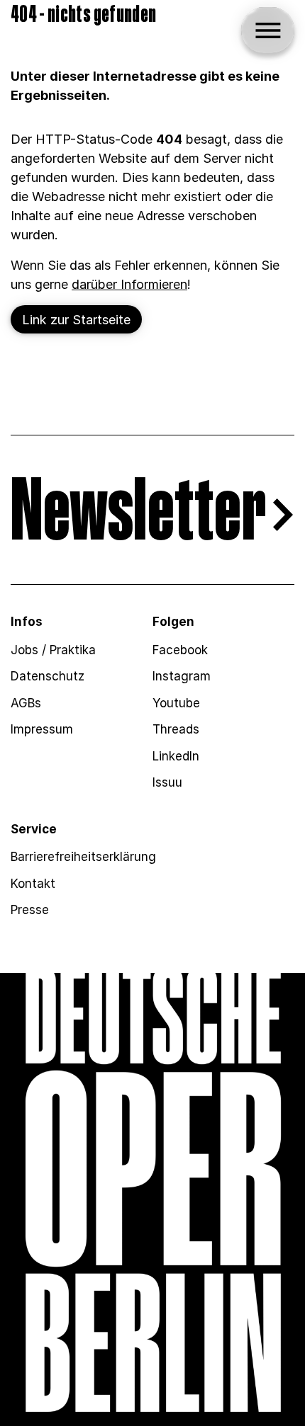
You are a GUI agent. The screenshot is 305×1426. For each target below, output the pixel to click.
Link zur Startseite (76, 319)
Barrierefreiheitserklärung (83, 857)
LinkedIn (175, 756)
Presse (30, 910)
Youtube (176, 703)
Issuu (167, 782)
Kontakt (33, 884)
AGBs (26, 703)
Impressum (42, 729)
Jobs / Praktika (53, 650)
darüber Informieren (129, 284)
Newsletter (138, 514)
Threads (175, 729)
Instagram (181, 676)
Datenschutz (47, 676)
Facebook (180, 650)
